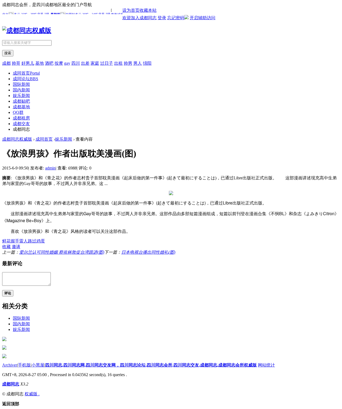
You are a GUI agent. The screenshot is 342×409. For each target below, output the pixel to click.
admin (50, 168)
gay (67, 63)
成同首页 (26, 73)
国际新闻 (21, 84)
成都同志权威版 (17, 139)
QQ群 (18, 112)
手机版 (24, 365)
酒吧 (49, 63)
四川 (75, 63)
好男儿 (27, 63)
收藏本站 (148, 10)
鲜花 (6, 241)
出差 (85, 63)
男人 (137, 63)
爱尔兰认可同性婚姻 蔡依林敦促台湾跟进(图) (61, 252)
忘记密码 (175, 18)
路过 (32, 241)
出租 (118, 63)
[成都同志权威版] (26, 30)
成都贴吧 (21, 101)
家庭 (95, 63)
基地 (39, 63)
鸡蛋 (40, 241)
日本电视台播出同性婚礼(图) (148, 252)
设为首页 (130, 10)
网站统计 (266, 365)
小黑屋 (38, 365)
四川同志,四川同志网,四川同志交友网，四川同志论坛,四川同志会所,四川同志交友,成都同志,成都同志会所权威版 (151, 365)
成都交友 (21, 123)
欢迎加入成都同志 (139, 18)
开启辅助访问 (202, 18)
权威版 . (32, 394)
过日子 (106, 63)
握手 (15, 241)
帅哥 (16, 63)
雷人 (23, 241)
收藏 (6, 246)
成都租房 (21, 118)
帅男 (128, 63)
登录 (162, 18)
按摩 (59, 63)
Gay (87, 213)
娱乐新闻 (21, 95)
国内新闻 (21, 90)
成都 (6, 63)
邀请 (16, 246)
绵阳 (147, 63)
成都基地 (21, 107)
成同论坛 (25, 78)
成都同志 (10, 384)
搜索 (7, 53)
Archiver (9, 365)
